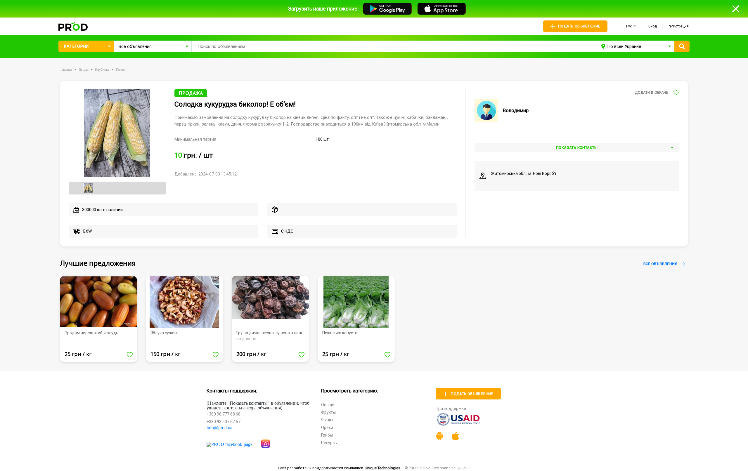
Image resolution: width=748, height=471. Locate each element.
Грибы (327, 435)
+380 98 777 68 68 (223, 414)
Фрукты (328, 412)
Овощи (328, 404)
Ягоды (327, 420)
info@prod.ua (219, 427)
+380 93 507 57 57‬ (223, 421)
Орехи (327, 427)
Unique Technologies (382, 468)
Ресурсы (329, 442)
